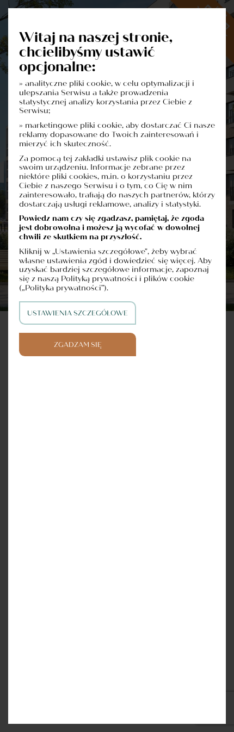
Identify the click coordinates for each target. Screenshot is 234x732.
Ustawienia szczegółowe (77, 313)
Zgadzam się (78, 344)
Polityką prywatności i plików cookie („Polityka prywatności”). (106, 283)
